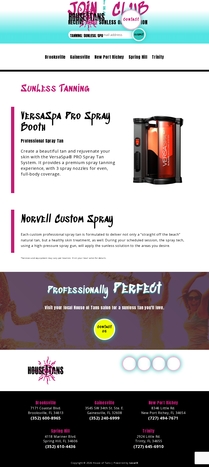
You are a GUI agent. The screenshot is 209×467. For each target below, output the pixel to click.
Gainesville (80, 57)
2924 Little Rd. (148, 438)
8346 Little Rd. (163, 410)
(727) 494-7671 (163, 418)
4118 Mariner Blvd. (60, 438)
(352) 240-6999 (104, 418)
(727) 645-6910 (148, 446)
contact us (104, 329)
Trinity (158, 57)
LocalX (133, 463)
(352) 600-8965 (46, 418)
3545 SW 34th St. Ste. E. (104, 410)
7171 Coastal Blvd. (46, 410)
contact (131, 20)
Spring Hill (138, 57)
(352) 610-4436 (60, 446)
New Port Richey (109, 57)
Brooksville (55, 57)
